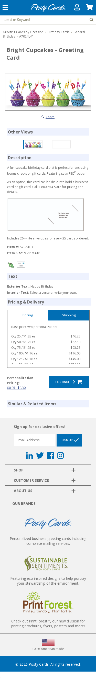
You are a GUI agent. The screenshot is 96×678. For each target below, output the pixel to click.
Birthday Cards (58, 32)
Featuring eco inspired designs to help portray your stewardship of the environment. (48, 581)
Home (48, 11)
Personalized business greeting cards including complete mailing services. (48, 541)
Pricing (28, 315)
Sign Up (67, 440)
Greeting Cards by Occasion (23, 32)
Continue (63, 382)
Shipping (69, 315)
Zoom (50, 117)
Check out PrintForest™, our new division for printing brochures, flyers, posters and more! (48, 623)
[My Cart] (89, 8)
